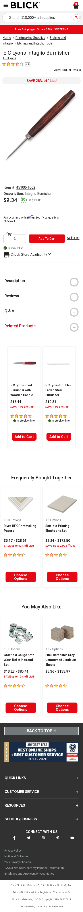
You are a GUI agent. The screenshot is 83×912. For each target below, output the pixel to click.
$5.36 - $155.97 (57, 671)
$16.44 (15, 402)
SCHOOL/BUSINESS (21, 819)
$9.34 (10, 200)
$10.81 (50, 402)
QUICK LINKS (15, 778)
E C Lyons (9, 58)
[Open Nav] (6, 5)
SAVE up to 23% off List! (60, 545)
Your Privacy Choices (17, 862)
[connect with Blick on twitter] (28, 840)
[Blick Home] (25, 5)
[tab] (41, 280)
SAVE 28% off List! (42, 81)
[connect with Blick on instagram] (43, 840)
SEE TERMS (61, 29)
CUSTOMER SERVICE (22, 792)
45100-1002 (25, 187)
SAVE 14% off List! (57, 407)
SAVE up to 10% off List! (19, 676)
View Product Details (67, 70)
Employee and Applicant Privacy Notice (29, 873)
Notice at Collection (16, 856)
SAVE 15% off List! (22, 407)
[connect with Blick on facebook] (14, 840)
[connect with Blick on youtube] (72, 840)
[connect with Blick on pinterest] (57, 840)
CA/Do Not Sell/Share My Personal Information (34, 867)
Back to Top (39, 730)
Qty (9, 234)
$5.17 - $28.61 (15, 540)
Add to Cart (24, 437)
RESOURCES (15, 805)
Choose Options (20, 577)
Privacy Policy (12, 850)
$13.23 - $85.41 (16, 671)
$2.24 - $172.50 (57, 540)
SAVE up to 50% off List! (19, 545)
